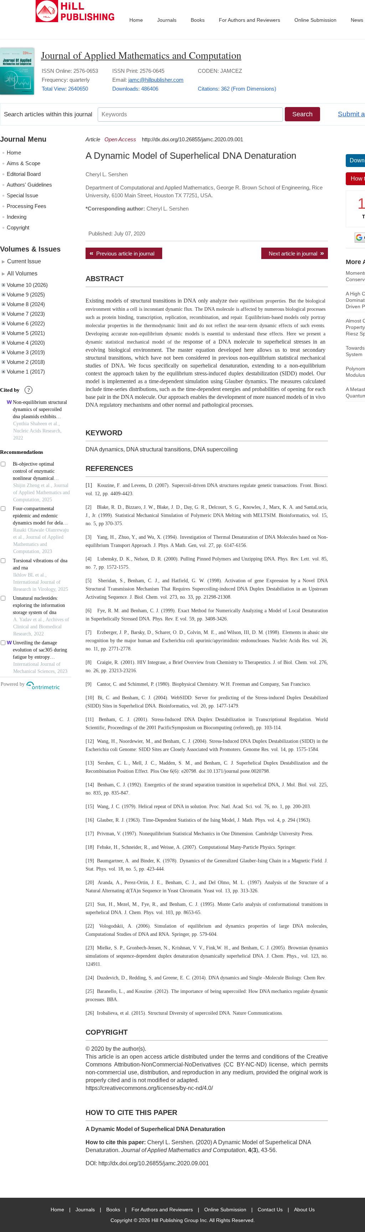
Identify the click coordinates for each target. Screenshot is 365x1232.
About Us (304, 1209)
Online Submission (315, 20)
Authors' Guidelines (29, 185)
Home (136, 20)
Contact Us (270, 1209)
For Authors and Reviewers (249, 20)
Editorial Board (24, 174)
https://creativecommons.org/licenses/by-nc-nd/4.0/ (149, 1088)
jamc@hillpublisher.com (156, 80)
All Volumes (22, 273)
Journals (166, 20)
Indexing (16, 217)
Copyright (18, 227)
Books (198, 20)
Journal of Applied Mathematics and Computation (141, 55)
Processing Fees (26, 206)
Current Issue (24, 261)
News (357, 20)
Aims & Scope (23, 163)
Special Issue (22, 195)
